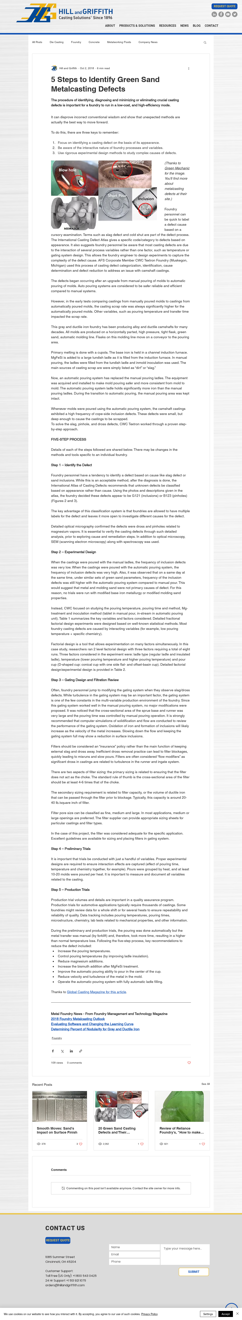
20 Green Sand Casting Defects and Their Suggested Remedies (117, 1130)
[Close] (237, 1314)
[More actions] (188, 68)
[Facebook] (221, 14)
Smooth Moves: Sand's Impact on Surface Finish (57, 1130)
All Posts (37, 42)
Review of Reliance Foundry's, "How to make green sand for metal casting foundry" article (180, 1130)
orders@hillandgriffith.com (65, 1285)
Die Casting (57, 42)
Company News (148, 42)
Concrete (94, 42)
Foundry (76, 42)
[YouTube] (228, 14)
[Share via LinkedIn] (71, 1051)
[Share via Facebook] (53, 1051)
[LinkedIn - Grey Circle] (214, 14)
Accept (226, 1314)
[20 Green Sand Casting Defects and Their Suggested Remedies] (121, 1106)
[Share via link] (80, 1051)
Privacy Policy (149, 1314)
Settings (208, 1314)
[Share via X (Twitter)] (62, 1051)
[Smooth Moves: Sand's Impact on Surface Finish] (59, 1106)
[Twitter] (234, 14)
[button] (224, 6)
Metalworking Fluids (119, 42)
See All (206, 1083)
